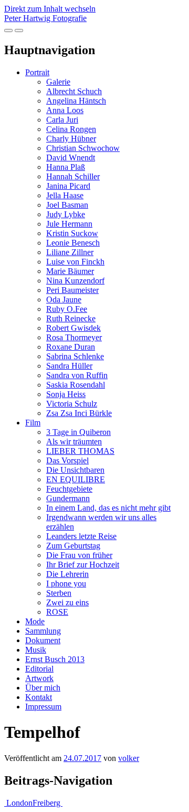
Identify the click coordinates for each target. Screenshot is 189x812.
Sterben (58, 592)
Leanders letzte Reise (81, 536)
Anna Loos (64, 110)
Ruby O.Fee (66, 308)
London (18, 802)
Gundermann (68, 498)
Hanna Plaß (65, 167)
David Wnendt (70, 157)
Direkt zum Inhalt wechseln (50, 8)
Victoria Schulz (71, 403)
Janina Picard (68, 185)
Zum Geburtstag (73, 545)
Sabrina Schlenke (75, 356)
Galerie (58, 81)
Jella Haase (64, 195)
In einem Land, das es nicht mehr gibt (108, 507)
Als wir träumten (74, 441)
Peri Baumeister (72, 290)
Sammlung (43, 630)
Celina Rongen (71, 129)
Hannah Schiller (73, 176)
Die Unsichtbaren (75, 469)
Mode (35, 621)
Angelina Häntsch (76, 100)
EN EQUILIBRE (75, 479)
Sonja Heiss (66, 394)
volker (128, 758)
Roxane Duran (70, 346)
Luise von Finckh (75, 261)
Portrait (37, 72)
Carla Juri (62, 119)
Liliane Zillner (69, 252)
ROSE (57, 611)
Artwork (39, 678)
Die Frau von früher (79, 555)
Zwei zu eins (67, 602)
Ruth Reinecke (71, 318)
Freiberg (47, 802)
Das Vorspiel (67, 460)
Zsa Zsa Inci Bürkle (79, 413)
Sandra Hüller (69, 365)
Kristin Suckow (72, 233)
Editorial (39, 668)
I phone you (66, 583)
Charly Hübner (71, 138)
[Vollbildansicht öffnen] (8, 30)
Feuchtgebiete (69, 488)
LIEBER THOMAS (80, 450)
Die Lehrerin (67, 574)
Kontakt (38, 697)
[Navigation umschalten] (19, 30)
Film (32, 422)
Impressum (43, 706)
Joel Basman (67, 204)
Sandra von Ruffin (77, 375)
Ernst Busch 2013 (55, 659)
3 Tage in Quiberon (78, 432)
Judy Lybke (65, 214)
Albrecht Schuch (74, 91)
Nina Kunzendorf (75, 280)
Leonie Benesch (73, 242)
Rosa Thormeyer (74, 337)
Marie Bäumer (70, 271)
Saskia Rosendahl (75, 384)
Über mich (42, 687)
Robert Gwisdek (73, 327)
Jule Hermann (69, 223)
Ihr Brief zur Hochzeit (82, 564)
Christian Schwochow (83, 148)
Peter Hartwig (45, 18)
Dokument (42, 640)
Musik (35, 649)
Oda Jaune (63, 299)
